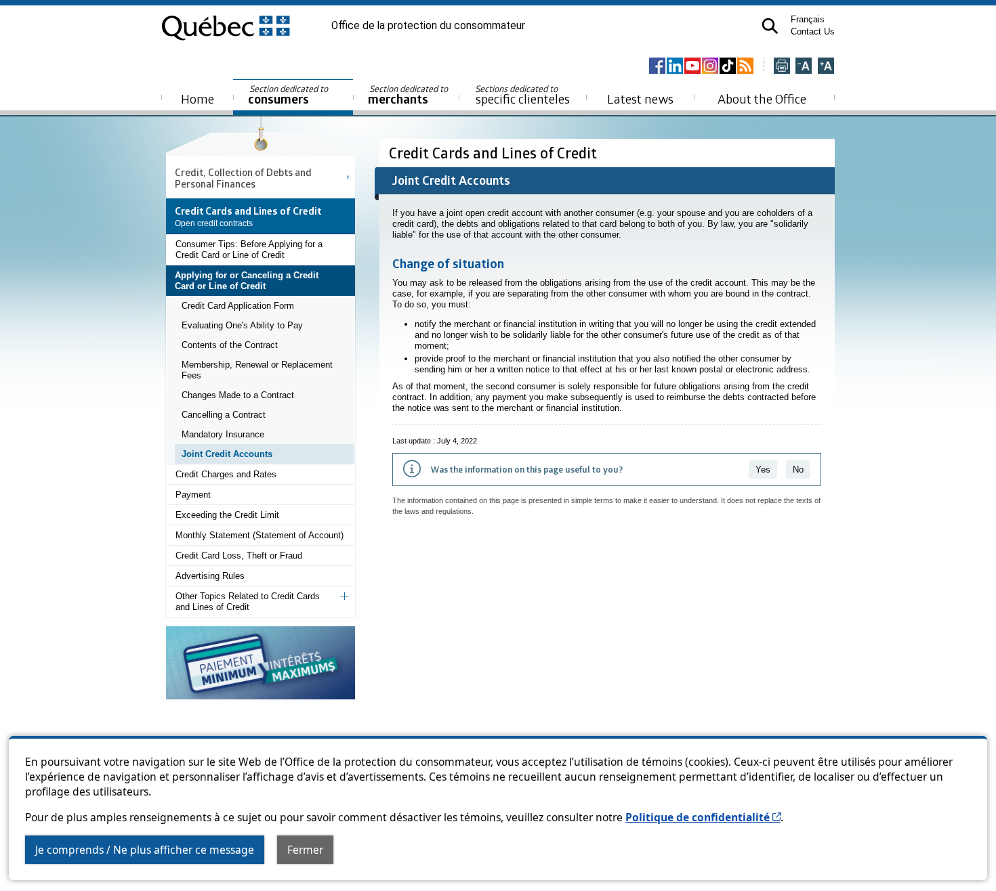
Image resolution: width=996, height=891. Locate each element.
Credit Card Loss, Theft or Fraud (238, 555)
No (798, 469)
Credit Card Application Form (238, 306)
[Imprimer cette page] (782, 67)
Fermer (305, 849)
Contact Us (813, 31)
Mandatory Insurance (223, 434)
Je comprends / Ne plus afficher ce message (144, 849)
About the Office (762, 98)
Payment (193, 495)
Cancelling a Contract (224, 415)
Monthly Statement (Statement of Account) (259, 535)
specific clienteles (522, 95)
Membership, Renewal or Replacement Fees (257, 370)
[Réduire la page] (803, 67)
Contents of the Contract (230, 345)
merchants (409, 95)
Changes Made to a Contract (238, 395)
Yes (762, 469)
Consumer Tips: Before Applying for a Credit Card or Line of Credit (249, 249)
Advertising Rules (210, 576)
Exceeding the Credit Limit (227, 515)
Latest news (640, 98)
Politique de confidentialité (703, 817)
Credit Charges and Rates (225, 474)
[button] (770, 26)
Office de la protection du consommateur (428, 26)
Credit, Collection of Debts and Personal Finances (243, 177)
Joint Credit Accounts (227, 454)
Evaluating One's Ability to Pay (242, 325)
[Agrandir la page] (826, 67)
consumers (289, 95)
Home (197, 98)
